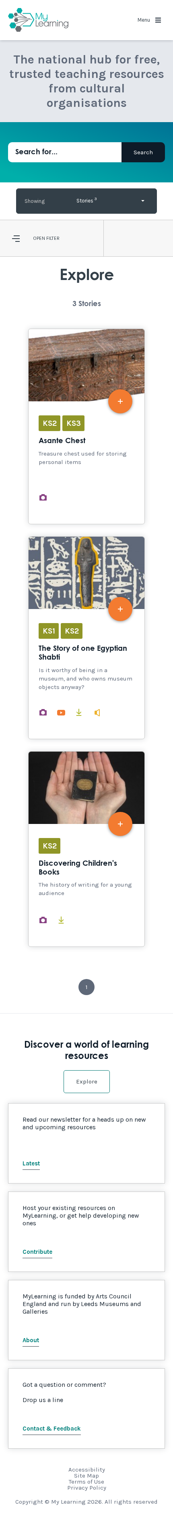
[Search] (143, 152)
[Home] (38, 20)
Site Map (86, 1475)
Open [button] (39, 238)
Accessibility (86, 1469)
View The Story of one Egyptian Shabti (86, 638)
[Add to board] (120, 401)
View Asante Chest (86, 426)
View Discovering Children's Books (86, 849)
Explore (86, 1081)
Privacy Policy (86, 1487)
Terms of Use (86, 1481)
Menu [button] (144, 20)
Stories (86, 200)
